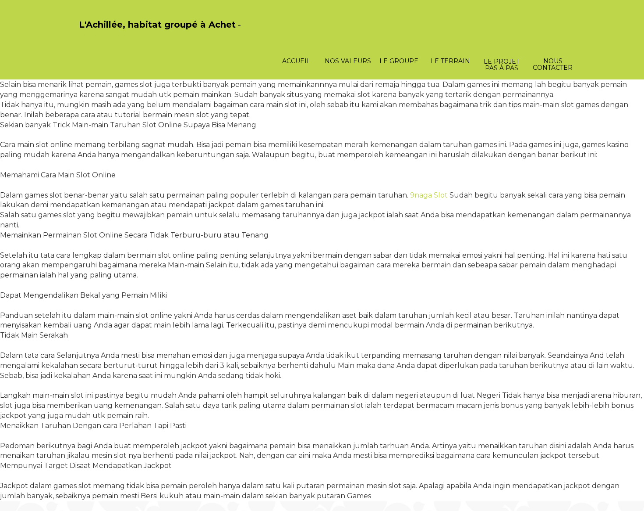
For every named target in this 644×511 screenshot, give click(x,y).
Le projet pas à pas (502, 65)
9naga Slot (429, 195)
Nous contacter (553, 64)
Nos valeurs (348, 61)
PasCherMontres (101, 34)
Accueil (296, 61)
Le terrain (450, 61)
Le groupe (398, 61)
